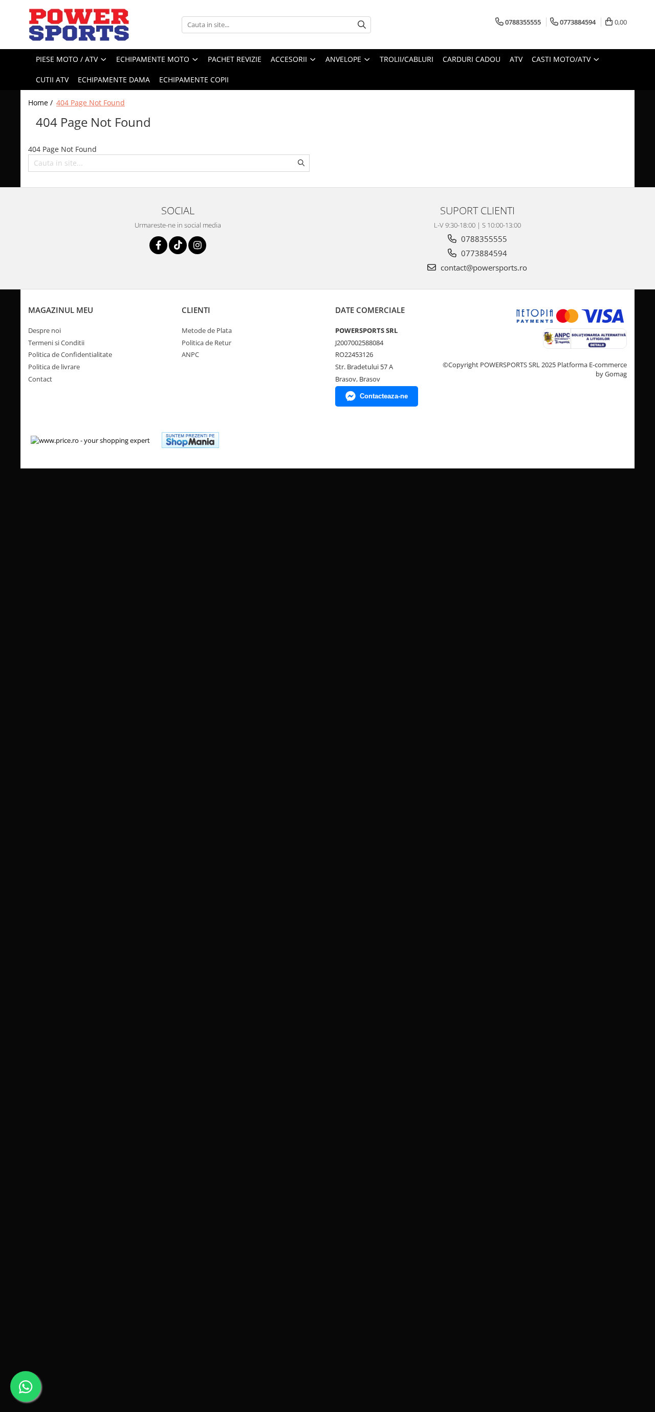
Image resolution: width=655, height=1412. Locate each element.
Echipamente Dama (114, 79)
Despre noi (44, 330)
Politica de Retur (206, 342)
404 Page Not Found (90, 102)
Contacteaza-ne (384, 396)
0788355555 (483, 239)
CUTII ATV (52, 79)
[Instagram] (197, 245)
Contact (40, 379)
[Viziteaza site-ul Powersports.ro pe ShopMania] (190, 440)
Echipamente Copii (194, 79)
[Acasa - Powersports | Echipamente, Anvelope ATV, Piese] (79, 24)
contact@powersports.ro (483, 267)
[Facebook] (158, 245)
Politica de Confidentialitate (70, 354)
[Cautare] (362, 24)
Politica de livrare (54, 366)
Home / (41, 102)
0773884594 (483, 253)
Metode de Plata (207, 330)
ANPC (190, 354)
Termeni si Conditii (56, 342)
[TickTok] (178, 245)
